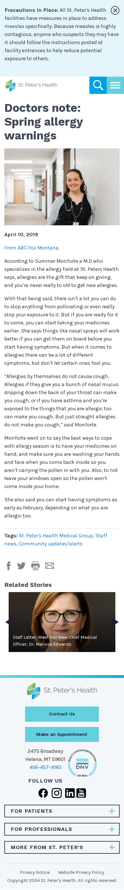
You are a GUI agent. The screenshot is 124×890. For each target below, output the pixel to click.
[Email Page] (51, 568)
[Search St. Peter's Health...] (98, 85)
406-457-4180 (45, 767)
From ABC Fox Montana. (32, 248)
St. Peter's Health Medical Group (56, 535)
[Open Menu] (115, 85)
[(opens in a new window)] (10, 568)
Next (115, 622)
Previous (8, 622)
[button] (38, 568)
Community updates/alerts (50, 544)
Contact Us (62, 714)
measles (14, 26)
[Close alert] (115, 10)
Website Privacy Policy (81, 872)
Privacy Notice (35, 872)
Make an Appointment (61, 734)
